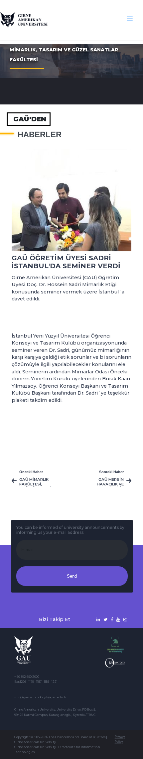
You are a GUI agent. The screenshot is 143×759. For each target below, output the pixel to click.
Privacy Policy (120, 739)
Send (72, 576)
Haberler (40, 134)
